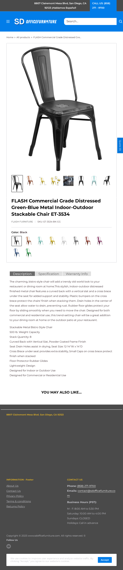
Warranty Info (77, 274)
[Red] (88, 241)
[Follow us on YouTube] (8, 546)
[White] (64, 241)
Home (9, 37)
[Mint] (40, 241)
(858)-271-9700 (86, 486)
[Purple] (99, 241)
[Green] (28, 253)
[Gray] (76, 241)
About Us (12, 485)
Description (22, 274)
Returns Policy (15, 506)
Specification (48, 274)
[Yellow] (52, 241)
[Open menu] (8, 21)
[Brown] (28, 241)
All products (23, 37)
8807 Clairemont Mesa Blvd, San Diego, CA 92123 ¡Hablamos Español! (60, 5)
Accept (105, 559)
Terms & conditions (18, 501)
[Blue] (17, 253)
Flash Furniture (22, 221)
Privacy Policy (15, 496)
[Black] (17, 241)
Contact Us (13, 490)
